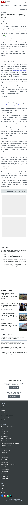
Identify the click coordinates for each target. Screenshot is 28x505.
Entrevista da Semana (7, 415)
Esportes (3, 419)
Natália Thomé (5, 469)
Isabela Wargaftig (5, 450)
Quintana (25, 5)
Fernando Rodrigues (6, 445)
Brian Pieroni (4, 431)
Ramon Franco (4, 474)
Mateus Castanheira (6, 467)
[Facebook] (2, 495)
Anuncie (3, 492)
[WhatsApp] (8, 495)
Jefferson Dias (4, 452)
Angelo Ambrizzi (5, 429)
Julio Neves (4, 455)
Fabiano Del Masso (6, 438)
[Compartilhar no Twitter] (20, 191)
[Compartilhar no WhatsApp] (22, 191)
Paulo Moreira (4, 471)
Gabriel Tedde (4, 448)
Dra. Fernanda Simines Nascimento (10, 443)
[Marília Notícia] (5, 2)
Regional (3, 412)
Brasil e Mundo (5, 417)
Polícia (2, 5)
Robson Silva (4, 476)
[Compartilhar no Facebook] (18, 191)
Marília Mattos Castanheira (8, 464)
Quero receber (13, 387)
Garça (11, 5)
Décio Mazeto (4, 436)
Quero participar (12, 396)
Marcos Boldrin (5, 459)
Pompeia (15, 5)
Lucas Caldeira (4, 457)
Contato (3, 490)
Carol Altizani (4, 433)
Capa (2, 405)
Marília (7, 5)
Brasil (3, 9)
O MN (2, 485)
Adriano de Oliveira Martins (8, 426)
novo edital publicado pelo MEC (10, 105)
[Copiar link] (15, 191)
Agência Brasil (4, 23)
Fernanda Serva (5, 441)
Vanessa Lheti (4, 478)
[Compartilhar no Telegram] (24, 191)
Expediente (4, 488)
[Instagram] (5, 495)
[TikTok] (11, 495)
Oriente (20, 5)
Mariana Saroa (4, 462)
